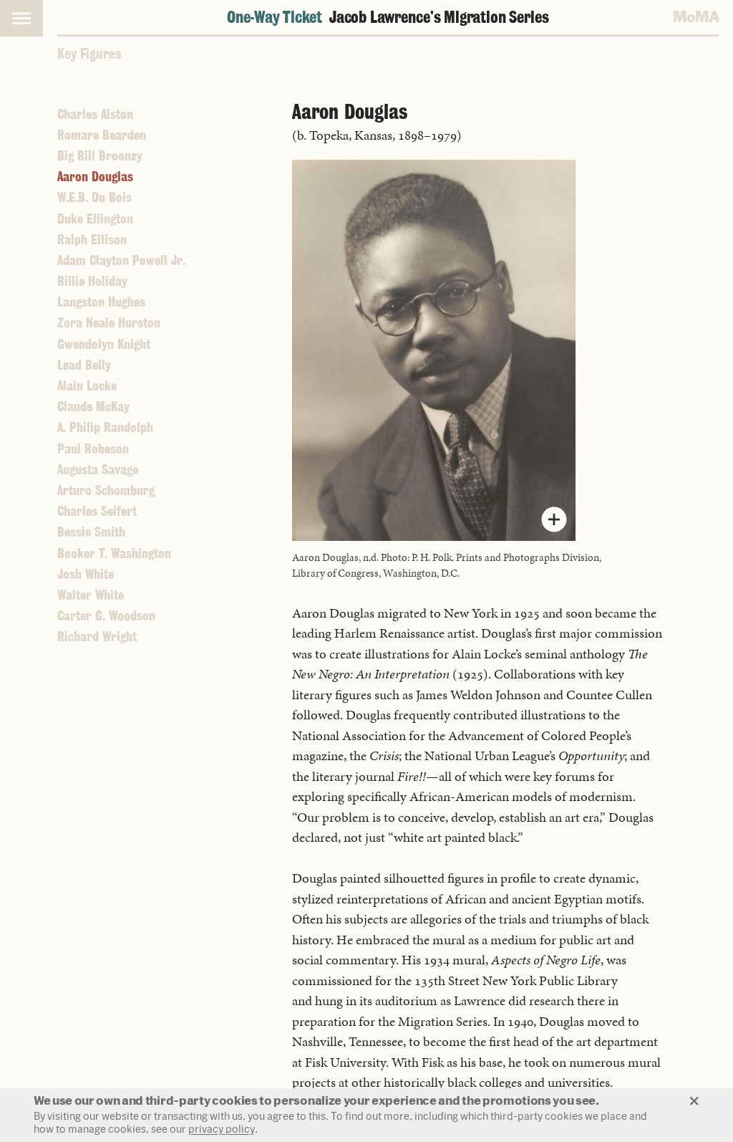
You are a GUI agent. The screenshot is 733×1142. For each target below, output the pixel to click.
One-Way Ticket (387, 17)
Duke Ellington (95, 218)
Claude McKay (93, 406)
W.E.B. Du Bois (94, 197)
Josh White (85, 574)
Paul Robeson (93, 448)
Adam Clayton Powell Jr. (121, 260)
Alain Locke (87, 385)
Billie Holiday (92, 281)
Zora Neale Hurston (108, 322)
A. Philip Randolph (105, 427)
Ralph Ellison (92, 239)
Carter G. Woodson (106, 615)
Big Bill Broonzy (99, 155)
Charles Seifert (97, 511)
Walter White (90, 595)
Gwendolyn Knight (103, 344)
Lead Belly (84, 365)
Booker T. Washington (114, 553)
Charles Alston (95, 114)
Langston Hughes (101, 302)
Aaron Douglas (95, 176)
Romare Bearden (101, 135)
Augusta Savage (97, 469)
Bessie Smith (91, 531)
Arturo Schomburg (106, 490)
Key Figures (89, 54)
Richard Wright (97, 636)
